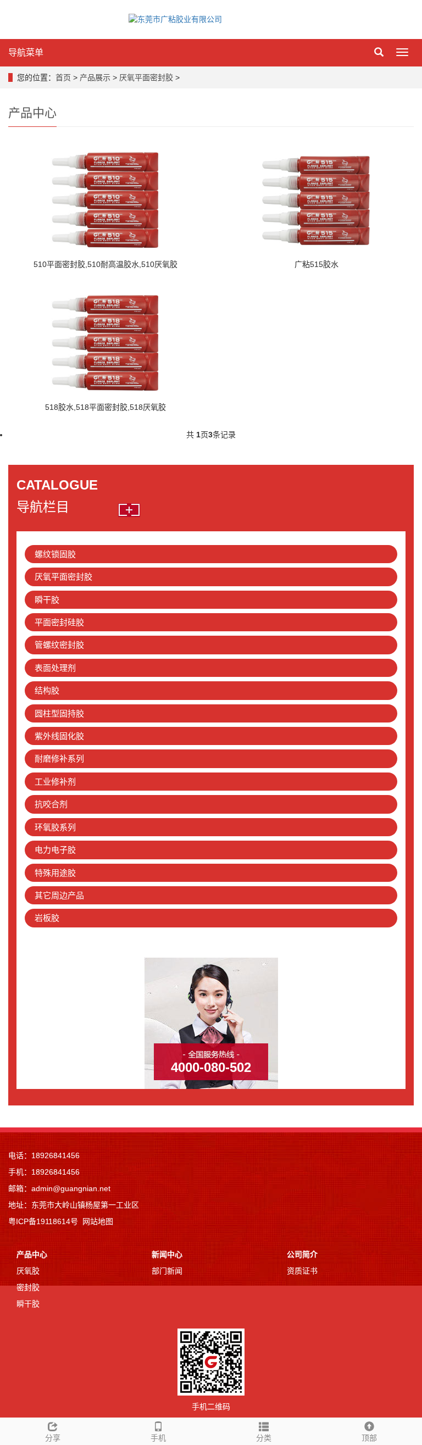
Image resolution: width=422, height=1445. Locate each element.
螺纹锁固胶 (55, 554)
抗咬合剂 (51, 804)
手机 (158, 1437)
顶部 (369, 1437)
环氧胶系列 (55, 827)
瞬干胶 (47, 599)
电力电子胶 (55, 849)
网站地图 (97, 1221)
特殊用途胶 (55, 872)
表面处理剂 (55, 668)
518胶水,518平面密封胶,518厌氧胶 (105, 407)
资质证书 (302, 1270)
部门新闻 (167, 1270)
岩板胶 (47, 917)
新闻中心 (167, 1254)
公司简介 (302, 1254)
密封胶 (28, 1287)
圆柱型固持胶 (59, 713)
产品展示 (95, 77)
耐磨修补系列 (59, 758)
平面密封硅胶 (59, 622)
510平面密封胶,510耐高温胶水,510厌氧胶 (105, 264)
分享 (52, 1437)
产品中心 (31, 1254)
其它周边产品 (59, 895)
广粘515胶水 (316, 264)
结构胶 (47, 690)
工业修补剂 (55, 781)
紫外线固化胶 (59, 736)
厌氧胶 (28, 1270)
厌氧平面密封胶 (146, 77)
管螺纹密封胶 (59, 644)
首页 (63, 77)
